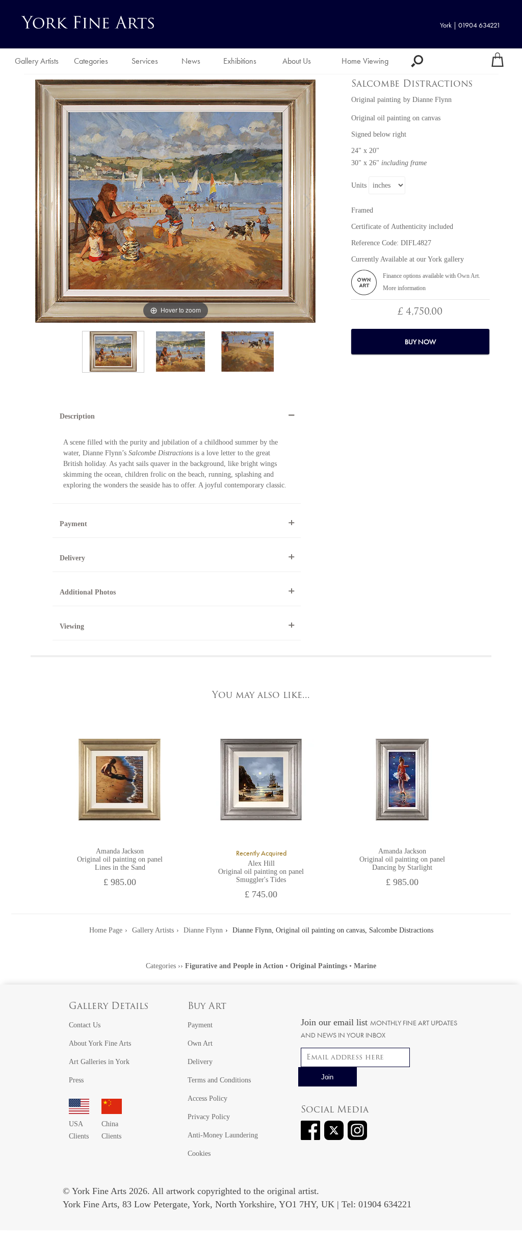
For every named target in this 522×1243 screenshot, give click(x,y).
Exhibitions (239, 61)
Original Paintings (318, 966)
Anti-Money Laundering (223, 1135)
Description (77, 416)
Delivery (72, 558)
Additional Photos (88, 592)
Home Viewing (365, 61)
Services (145, 61)
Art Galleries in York (99, 1062)
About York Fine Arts (100, 1043)
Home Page (105, 930)
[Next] (307, 201)
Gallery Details (108, 1007)
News (190, 61)
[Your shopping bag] (497, 61)
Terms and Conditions (219, 1080)
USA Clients (79, 1130)
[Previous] (43, 201)
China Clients (111, 1130)
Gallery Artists (37, 61)
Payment (73, 524)
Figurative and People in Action (234, 966)
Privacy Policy (209, 1117)
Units (359, 185)
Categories (91, 61)
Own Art (200, 1043)
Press (76, 1080)
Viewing (72, 626)
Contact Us (84, 1025)
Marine (365, 966)
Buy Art (207, 1007)
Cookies (199, 1153)
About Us (296, 61)
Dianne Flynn (432, 99)
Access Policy (207, 1098)
